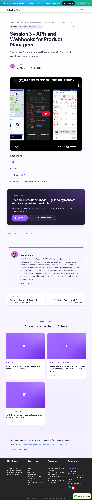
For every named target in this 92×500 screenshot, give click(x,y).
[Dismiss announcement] (89, 3)
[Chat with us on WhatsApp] (82, 496)
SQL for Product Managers (56, 472)
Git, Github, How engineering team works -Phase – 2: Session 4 (23, 416)
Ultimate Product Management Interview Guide (55, 476)
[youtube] (73, 488)
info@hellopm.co (73, 468)
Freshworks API (17, 175)
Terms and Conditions (34, 476)
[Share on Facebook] (26, 233)
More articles (25, 283)
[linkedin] (69, 488)
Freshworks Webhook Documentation (29, 181)
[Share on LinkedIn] (21, 233)
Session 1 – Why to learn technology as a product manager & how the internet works (67, 368)
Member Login (31, 478)
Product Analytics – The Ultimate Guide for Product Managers (22, 367)
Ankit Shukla (20, 68)
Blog (28, 470)
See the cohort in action (44, 218)
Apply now (67, 3)
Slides (13, 162)
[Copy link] (31, 233)
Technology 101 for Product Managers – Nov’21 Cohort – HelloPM (43, 444)
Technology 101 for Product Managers (28, 22)
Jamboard (15, 168)
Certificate (30, 472)
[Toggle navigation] (82, 9)
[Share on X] (15, 233)
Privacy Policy (31, 474)
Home (12, 22)
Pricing (29, 480)
